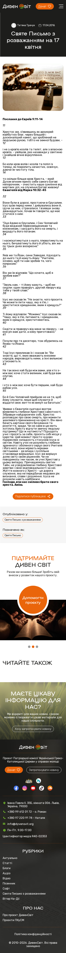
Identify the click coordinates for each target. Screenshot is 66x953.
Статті (7, 863)
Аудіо (6, 873)
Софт (6, 888)
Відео (6, 878)
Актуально (10, 858)
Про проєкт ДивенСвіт (18, 915)
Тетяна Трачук (26, 25)
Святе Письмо (13, 535)
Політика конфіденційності (33, 934)
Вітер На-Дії (11, 898)
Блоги (7, 868)
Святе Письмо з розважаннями (23, 519)
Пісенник (9, 883)
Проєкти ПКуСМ (13, 920)
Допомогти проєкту (33, 599)
